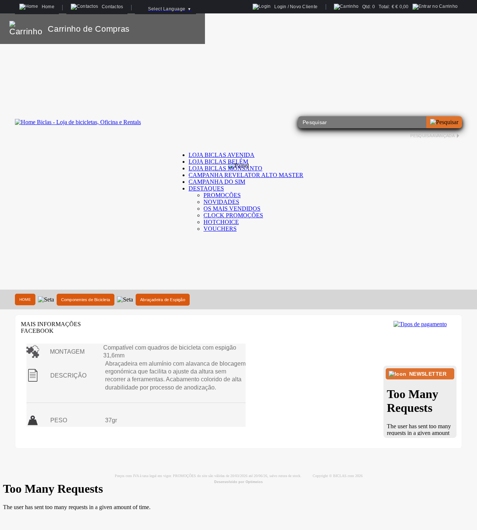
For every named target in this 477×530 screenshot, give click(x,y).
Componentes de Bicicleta (85, 299)
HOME (25, 299)
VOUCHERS (220, 228)
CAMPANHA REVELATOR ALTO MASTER (246, 175)
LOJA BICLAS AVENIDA (222, 155)
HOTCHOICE (221, 222)
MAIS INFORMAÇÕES (51, 324)
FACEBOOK (37, 331)
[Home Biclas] (78, 122)
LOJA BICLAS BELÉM (218, 161)
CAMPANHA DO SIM (217, 182)
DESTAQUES (206, 188)
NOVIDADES (221, 202)
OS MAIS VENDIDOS (231, 208)
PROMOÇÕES (222, 195)
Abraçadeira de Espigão (162, 299)
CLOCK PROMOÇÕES (233, 215)
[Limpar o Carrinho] (176, 28)
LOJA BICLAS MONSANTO (225, 168)
